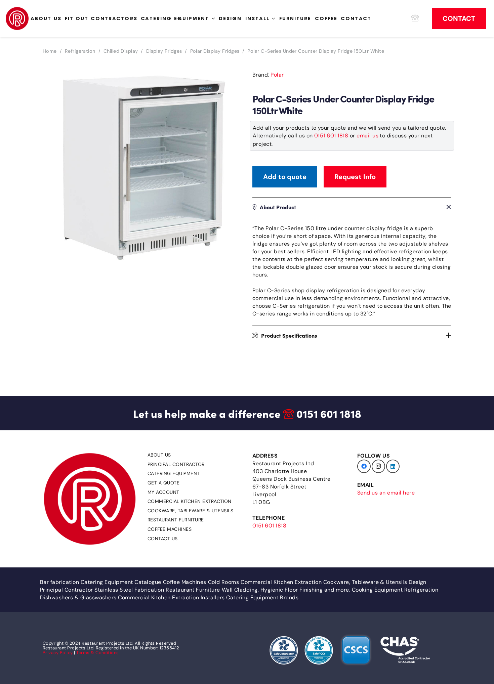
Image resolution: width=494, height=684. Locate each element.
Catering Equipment (174, 473)
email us (367, 135)
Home (50, 51)
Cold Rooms (223, 582)
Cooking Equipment (377, 589)
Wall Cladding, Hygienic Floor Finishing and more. (286, 589)
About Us (159, 455)
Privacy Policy (58, 652)
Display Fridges (164, 51)
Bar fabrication (59, 582)
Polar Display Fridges (215, 51)
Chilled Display (121, 51)
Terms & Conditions (97, 652)
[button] (231, 77)
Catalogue (147, 582)
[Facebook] (364, 466)
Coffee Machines (170, 529)
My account (163, 492)
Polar (277, 74)
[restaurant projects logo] (17, 18)
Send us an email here (386, 492)
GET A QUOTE (163, 483)
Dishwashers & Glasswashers (78, 597)
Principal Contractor (176, 464)
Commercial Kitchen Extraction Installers (171, 597)
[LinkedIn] (393, 466)
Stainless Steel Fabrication (129, 589)
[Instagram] (378, 466)
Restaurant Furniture (176, 520)
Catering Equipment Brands (262, 597)
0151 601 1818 (331, 135)
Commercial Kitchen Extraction (190, 501)
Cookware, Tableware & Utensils (190, 511)
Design (417, 582)
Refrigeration (80, 51)
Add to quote (284, 176)
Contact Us (163, 539)
